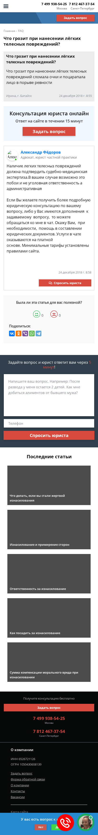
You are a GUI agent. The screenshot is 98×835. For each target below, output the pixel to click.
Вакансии (18, 797)
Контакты (18, 791)
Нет (40, 827)
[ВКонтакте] (12, 333)
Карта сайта (19, 812)
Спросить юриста (67, 283)
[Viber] (25, 333)
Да (57, 827)
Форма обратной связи (28, 779)
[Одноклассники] (18, 333)
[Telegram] (38, 333)
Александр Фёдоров (41, 152)
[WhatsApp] (32, 333)
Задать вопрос (75, 18)
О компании (20, 785)
